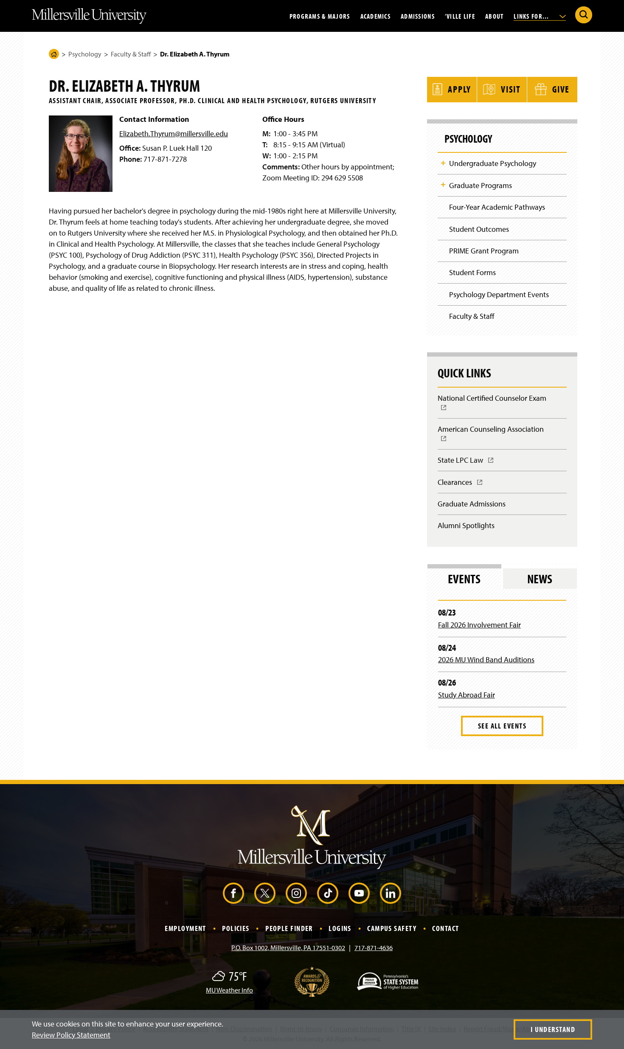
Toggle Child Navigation (443, 163)
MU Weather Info (229, 990)
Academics (375, 15)
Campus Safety (391, 928)
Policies (236, 928)
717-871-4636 (373, 947)
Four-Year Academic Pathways (497, 207)
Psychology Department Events (499, 294)
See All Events (502, 726)
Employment (185, 928)
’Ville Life (460, 15)
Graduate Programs (480, 185)
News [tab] (539, 579)
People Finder (289, 928)
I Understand (553, 1029)
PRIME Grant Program (484, 251)
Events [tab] (464, 579)
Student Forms (472, 272)
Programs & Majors (320, 15)
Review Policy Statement (71, 1035)
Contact (445, 928)
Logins (340, 928)
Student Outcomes (479, 229)
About (494, 15)
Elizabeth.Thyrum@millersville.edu (173, 133)
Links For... (532, 15)
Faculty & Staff (131, 54)
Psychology (84, 54)
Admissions (418, 15)
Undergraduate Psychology (492, 163)
